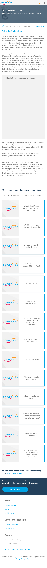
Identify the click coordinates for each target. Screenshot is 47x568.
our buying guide (14, 473)
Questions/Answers (28, 26)
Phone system (17, 26)
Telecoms (8, 26)
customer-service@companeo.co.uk (17, 549)
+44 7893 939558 (11, 544)
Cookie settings (10, 513)
